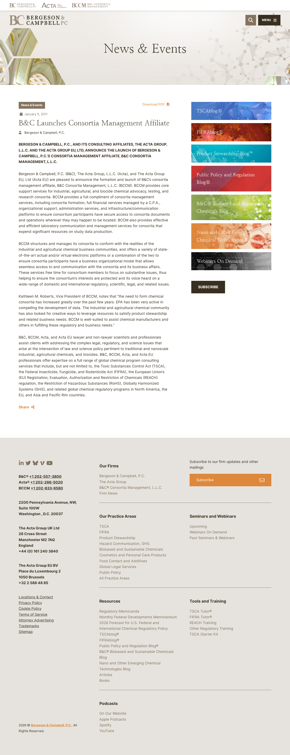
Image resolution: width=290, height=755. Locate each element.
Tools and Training (208, 601)
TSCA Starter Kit (204, 634)
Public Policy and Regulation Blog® (128, 646)
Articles (105, 675)
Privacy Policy (30, 603)
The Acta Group (112, 482)
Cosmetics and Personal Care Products (132, 555)
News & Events (31, 105)
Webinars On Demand (208, 532)
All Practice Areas (114, 578)
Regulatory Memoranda (119, 611)
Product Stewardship (117, 538)
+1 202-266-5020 (46, 482)
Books (104, 680)
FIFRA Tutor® (201, 617)
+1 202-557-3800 (45, 476)
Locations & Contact (36, 597)
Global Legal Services (117, 567)
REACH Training (203, 623)
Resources (109, 601)
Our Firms (109, 466)
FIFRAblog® (109, 640)
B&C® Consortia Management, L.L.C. (130, 487)
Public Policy (110, 572)
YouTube (106, 731)
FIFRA (104, 532)
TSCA (104, 526)
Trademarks (29, 626)
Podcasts (108, 703)
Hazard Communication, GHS (124, 543)
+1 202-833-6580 (47, 488)
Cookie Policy (30, 608)
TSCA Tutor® (201, 611)
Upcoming (198, 526)
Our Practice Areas (117, 516)
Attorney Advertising (36, 620)
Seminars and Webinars (213, 516)
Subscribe (208, 287)
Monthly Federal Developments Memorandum (138, 617)
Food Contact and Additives (123, 561)
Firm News (108, 493)
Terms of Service (33, 614)
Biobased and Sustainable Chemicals (131, 549)
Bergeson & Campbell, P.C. (51, 725)
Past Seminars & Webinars (212, 538)
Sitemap (26, 632)
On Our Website (112, 713)
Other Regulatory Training (211, 628)
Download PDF (153, 104)
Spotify (105, 725)
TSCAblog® (109, 634)
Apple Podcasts (112, 719)
